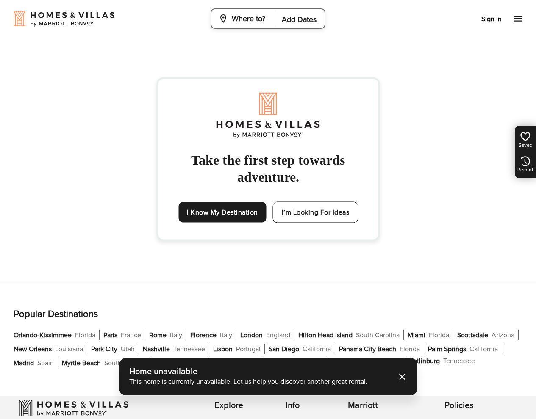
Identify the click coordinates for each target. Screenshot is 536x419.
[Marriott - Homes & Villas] (73, 408)
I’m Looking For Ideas (316, 212)
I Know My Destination (222, 212)
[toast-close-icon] (402, 376)
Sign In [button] (491, 19)
